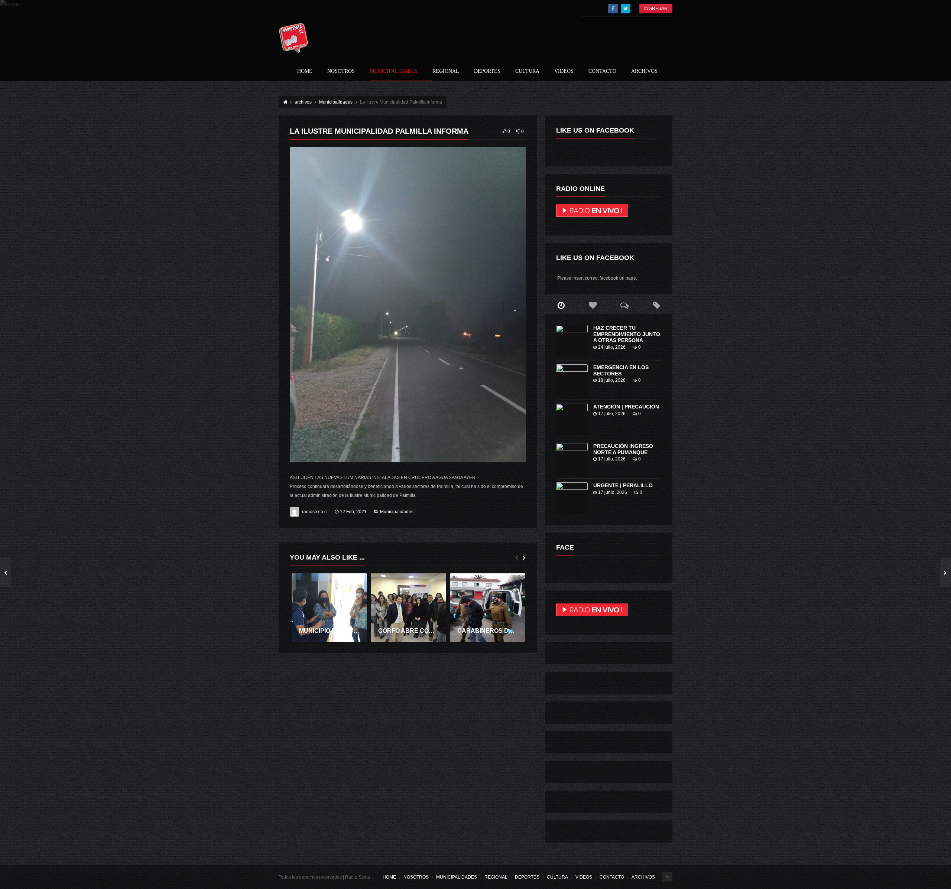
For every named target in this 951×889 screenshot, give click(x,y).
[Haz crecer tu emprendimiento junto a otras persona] (572, 340)
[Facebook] (613, 8)
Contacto (602, 71)
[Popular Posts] (593, 305)
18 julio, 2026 (612, 380)
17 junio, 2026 (612, 492)
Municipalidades (394, 71)
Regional (445, 71)
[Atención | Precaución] (572, 419)
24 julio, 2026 (612, 347)
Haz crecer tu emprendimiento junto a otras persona (626, 334)
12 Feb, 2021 (353, 511)
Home (304, 71)
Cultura (527, 71)
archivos (644, 71)
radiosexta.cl (315, 511)
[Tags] (656, 305)
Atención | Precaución (626, 407)
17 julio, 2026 (612, 413)
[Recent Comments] (625, 305)
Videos (564, 71)
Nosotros (341, 71)
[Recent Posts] (561, 305)
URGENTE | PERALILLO (623, 485)
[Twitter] (625, 8)
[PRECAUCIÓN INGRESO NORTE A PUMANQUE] (572, 459)
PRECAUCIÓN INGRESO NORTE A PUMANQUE (623, 449)
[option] (329, 607)
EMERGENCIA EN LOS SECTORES (621, 370)
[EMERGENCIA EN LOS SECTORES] (572, 380)
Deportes (487, 71)
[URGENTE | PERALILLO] (572, 498)
